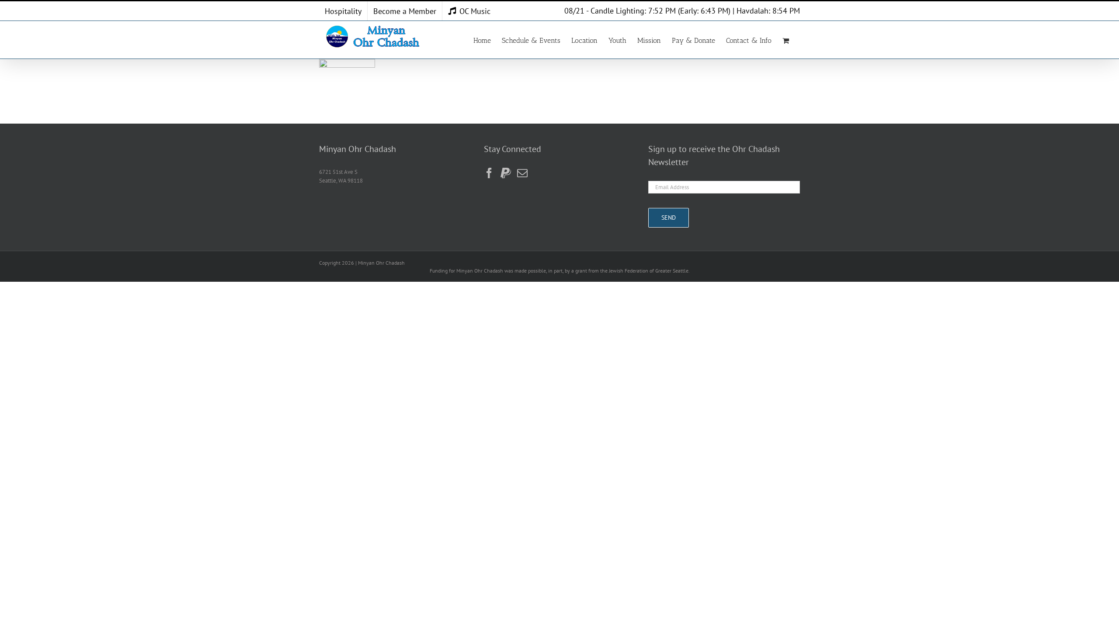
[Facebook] (489, 173)
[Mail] (522, 173)
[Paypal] (505, 173)
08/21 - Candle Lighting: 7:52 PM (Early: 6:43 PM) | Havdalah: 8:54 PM (682, 11)
